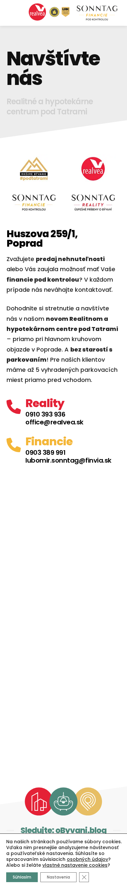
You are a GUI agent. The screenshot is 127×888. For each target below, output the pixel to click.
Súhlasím (22, 877)
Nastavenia (58, 877)
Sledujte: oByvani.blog (63, 830)
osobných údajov (87, 859)
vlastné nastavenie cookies (74, 865)
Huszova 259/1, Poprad (42, 238)
